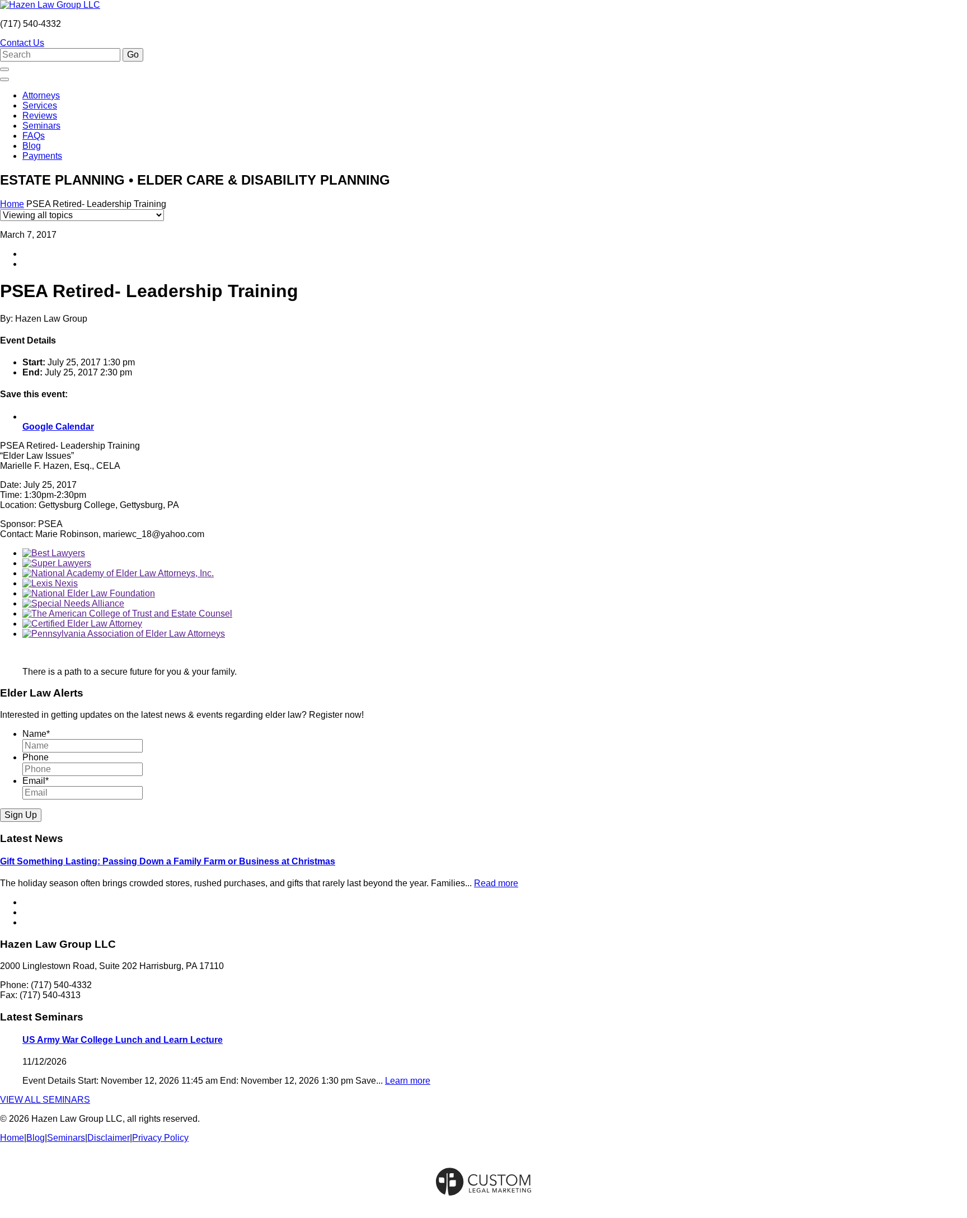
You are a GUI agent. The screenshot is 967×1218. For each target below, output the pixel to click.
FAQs (33, 135)
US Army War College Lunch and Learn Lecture (122, 1040)
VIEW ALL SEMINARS (45, 1099)
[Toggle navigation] (4, 79)
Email (35, 781)
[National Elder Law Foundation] (88, 593)
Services (39, 105)
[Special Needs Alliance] (73, 603)
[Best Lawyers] (53, 553)
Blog (31, 146)
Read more (496, 883)
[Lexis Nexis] (50, 583)
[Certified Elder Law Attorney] (82, 623)
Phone (35, 757)
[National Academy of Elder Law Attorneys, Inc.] (118, 573)
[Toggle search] (4, 69)
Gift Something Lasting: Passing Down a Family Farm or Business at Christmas (167, 861)
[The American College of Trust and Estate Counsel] (127, 613)
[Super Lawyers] (56, 563)
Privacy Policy (160, 1137)
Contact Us (22, 43)
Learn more (407, 1080)
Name (36, 734)
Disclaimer (108, 1137)
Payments (42, 156)
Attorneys (41, 95)
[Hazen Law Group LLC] (50, 5)
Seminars (41, 125)
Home (12, 204)
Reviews (39, 115)
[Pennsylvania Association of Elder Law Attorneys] (123, 633)
